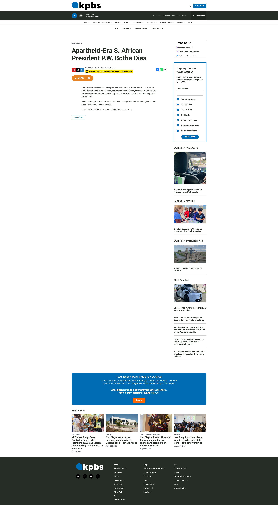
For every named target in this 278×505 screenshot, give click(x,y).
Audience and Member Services (154, 468)
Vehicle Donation (179, 488)
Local (116, 28)
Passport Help (148, 488)
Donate (139, 400)
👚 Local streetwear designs (188, 51)
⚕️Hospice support (184, 47)
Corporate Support (180, 468)
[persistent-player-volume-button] (81, 15)
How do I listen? (149, 484)
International (141, 28)
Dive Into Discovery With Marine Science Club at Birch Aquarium (188, 230)
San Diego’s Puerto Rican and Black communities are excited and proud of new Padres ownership (189, 329)
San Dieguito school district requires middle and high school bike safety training (190, 353)
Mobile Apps (118, 484)
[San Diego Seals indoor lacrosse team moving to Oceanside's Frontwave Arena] (122, 423)
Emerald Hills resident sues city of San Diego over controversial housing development (189, 341)
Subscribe (190, 137)
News (86, 22)
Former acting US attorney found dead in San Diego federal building (189, 318)
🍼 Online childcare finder (187, 56)
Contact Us (147, 476)
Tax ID (176, 484)
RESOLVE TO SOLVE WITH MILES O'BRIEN (188, 269)
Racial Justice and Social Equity (150, 435)
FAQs (145, 480)
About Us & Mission (120, 468)
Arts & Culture (121, 22)
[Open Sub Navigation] (90, 22)
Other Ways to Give (180, 480)
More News (78, 410)
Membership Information (182, 476)
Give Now (199, 5)
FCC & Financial (119, 480)
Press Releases (119, 488)
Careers (116, 476)
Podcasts (151, 22)
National (127, 28)
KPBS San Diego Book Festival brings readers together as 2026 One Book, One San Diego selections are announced (87, 443)
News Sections (158, 28)
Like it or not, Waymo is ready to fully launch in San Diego (190, 309)
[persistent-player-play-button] (74, 15)
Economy (108, 435)
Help (190, 22)
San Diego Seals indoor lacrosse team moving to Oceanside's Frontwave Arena (121, 440)
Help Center (148, 492)
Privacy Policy (118, 492)
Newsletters (118, 472)
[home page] (86, 6)
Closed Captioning (150, 472)
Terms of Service (119, 500)
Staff (115, 496)
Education (177, 435)
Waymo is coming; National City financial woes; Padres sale (188, 190)
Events (180, 22)
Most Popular (181, 280)
